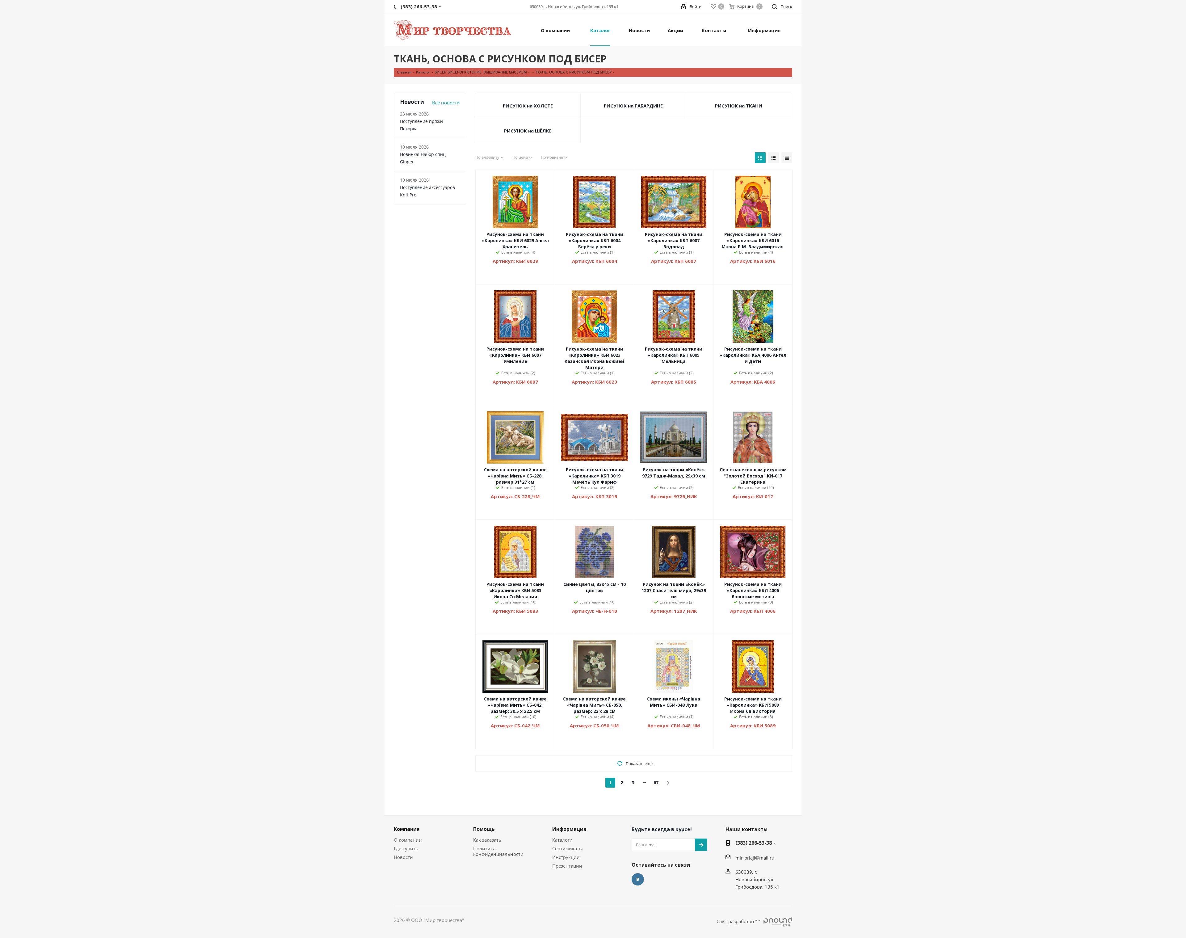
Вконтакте (638, 879)
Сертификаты (567, 848)
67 (656, 782)
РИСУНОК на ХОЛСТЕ (528, 106)
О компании (408, 840)
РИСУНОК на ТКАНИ (738, 106)
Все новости (446, 102)
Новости (403, 857)
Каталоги (562, 840)
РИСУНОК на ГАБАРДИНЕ (633, 106)
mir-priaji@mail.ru (754, 858)
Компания (407, 829)
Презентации (567, 866)
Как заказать (487, 840)
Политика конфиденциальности (498, 851)
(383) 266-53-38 (753, 842)
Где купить (406, 848)
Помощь (484, 829)
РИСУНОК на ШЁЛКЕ (528, 131)
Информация (569, 829)
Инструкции (566, 857)
